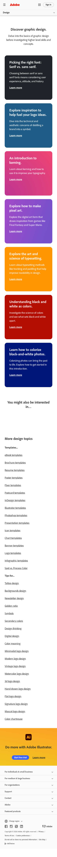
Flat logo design (13, 696)
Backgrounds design (15, 590)
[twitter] (16, 826)
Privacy (41, 832)
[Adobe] (15, 4)
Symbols (9, 613)
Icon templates (12, 530)
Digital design (12, 636)
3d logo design (12, 681)
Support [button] (8, 791)
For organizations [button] (12, 785)
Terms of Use (9, 836)
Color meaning (12, 643)
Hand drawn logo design (18, 688)
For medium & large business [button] (17, 778)
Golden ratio (11, 605)
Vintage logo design (15, 666)
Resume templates (15, 470)
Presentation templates (17, 523)
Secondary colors (14, 621)
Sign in (48, 4)
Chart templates (13, 538)
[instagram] (11, 826)
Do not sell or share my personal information (21, 840)
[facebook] (6, 826)
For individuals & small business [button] (19, 772)
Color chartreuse (14, 719)
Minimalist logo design (17, 651)
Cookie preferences (23, 836)
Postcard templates (15, 492)
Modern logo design (15, 658)
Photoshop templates (16, 515)
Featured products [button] (13, 811)
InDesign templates (15, 500)
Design (6, 12)
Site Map (42, 840)
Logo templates (13, 553)
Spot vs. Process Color (16, 568)
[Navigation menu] (4, 4)
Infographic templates (16, 560)
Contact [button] (8, 798)
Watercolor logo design (17, 673)
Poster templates (14, 477)
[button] (39, 4)
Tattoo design (12, 583)
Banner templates (14, 545)
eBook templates (13, 455)
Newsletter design (14, 598)
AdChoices (11, 844)
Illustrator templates (15, 507)
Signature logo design (16, 703)
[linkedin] (21, 826)
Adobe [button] (7, 804)
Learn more (39, 757)
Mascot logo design (15, 711)
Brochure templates (15, 462)
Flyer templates (13, 485)
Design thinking (13, 628)
